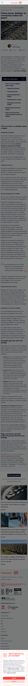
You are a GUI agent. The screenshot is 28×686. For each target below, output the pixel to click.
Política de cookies (11, 672)
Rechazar (14, 681)
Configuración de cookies (13, 668)
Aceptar (14, 678)
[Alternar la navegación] (2, 2)
